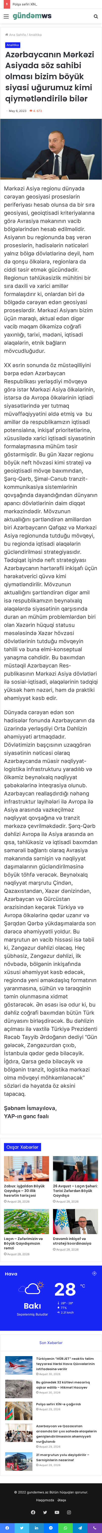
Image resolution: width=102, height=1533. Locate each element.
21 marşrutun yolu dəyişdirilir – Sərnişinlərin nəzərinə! (62, 1457)
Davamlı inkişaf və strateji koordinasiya (72, 1241)
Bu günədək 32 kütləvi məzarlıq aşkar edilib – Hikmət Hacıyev (63, 1385)
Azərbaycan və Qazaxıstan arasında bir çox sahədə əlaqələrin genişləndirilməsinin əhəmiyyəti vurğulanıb (66, 1434)
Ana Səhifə (17, 35)
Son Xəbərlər (51, 1342)
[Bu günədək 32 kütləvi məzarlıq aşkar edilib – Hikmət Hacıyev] (18, 1389)
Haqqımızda (45, 1500)
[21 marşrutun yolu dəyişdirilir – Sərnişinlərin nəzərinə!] (18, 1461)
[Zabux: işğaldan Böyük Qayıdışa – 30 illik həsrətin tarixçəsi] (26, 1168)
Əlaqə (61, 1500)
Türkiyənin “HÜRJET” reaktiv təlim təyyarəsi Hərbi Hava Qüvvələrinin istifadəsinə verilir (65, 1363)
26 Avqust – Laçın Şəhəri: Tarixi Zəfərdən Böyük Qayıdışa (75, 1191)
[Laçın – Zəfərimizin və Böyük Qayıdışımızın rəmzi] (26, 1221)
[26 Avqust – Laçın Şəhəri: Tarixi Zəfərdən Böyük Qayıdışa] (75, 1168)
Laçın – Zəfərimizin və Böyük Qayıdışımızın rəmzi (23, 1243)
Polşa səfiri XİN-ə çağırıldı (32, 4)
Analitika (35, 35)
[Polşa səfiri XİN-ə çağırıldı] (18, 1411)
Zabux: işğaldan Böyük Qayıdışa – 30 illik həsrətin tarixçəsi (24, 1191)
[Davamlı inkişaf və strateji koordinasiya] (75, 1221)
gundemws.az (38, 1492)
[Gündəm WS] (32, 16)
